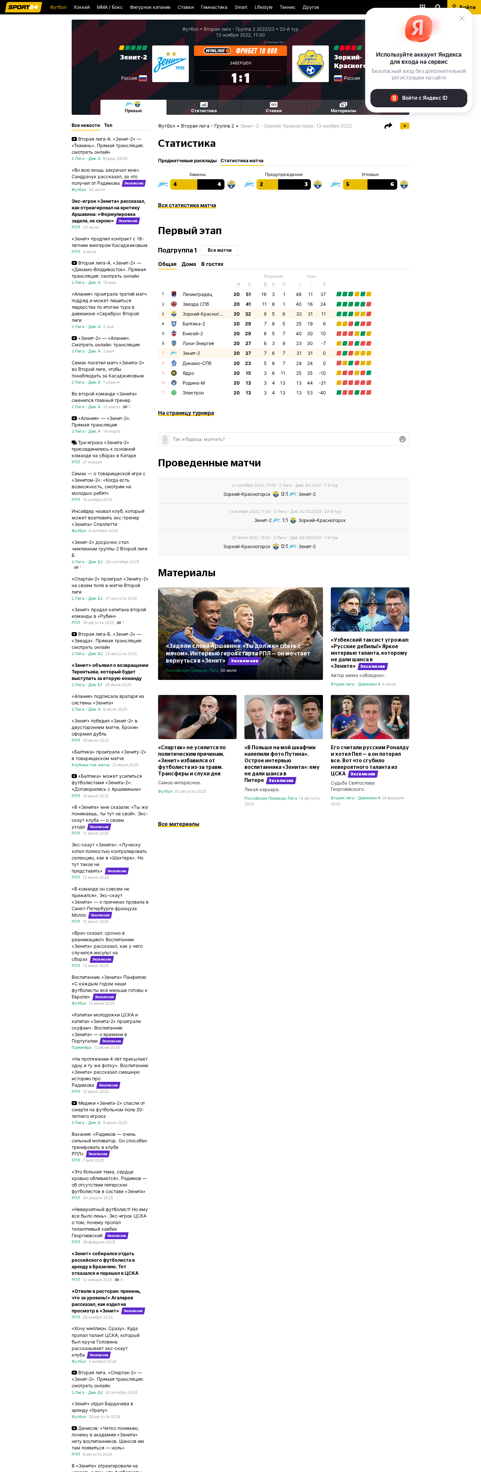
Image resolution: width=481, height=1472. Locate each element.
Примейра (81, 1047)
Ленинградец (197, 294)
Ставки (186, 7)
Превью (133, 110)
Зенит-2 (133, 57)
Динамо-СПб (197, 363)
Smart (241, 7)
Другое (311, 7)
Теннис (287, 7)
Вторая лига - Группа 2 (207, 126)
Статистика (204, 110)
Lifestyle (264, 7)
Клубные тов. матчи (91, 764)
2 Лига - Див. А (86, 158)
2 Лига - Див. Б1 (87, 684)
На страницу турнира (186, 412)
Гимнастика (214, 7)
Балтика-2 (194, 323)
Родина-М (194, 383)
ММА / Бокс (110, 7)
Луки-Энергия (198, 343)
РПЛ (76, 227)
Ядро (188, 373)
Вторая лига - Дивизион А (356, 684)
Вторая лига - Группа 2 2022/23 (239, 29)
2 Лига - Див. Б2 (87, 561)
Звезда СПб (196, 304)
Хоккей (82, 7)
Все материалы (178, 824)
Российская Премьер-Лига (192, 670)
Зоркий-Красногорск (206, 314)
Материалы (343, 110)
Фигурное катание (150, 7)
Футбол (58, 7)
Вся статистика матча (187, 205)
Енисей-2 (193, 333)
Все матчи (220, 250)
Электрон (193, 392)
